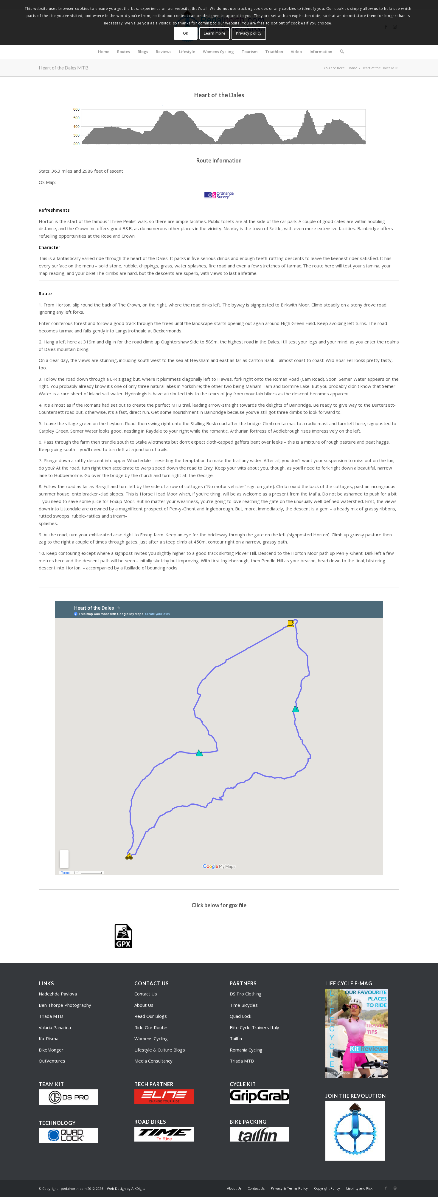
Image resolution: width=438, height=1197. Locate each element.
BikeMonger (51, 1050)
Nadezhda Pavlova (58, 994)
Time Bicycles (244, 1005)
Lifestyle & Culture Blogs (159, 1050)
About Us (143, 1005)
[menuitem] (103, 51)
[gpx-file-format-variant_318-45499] (123, 936)
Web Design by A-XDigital (126, 1188)
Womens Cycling (151, 1038)
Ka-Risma (49, 1038)
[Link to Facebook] (385, 1188)
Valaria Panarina (55, 1027)
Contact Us (145, 994)
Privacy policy (248, 33)
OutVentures (52, 1061)
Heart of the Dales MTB (63, 67)
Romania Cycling (246, 1050)
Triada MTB (51, 1016)
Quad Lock (240, 1016)
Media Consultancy (153, 1061)
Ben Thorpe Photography (65, 1005)
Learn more (214, 33)
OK (185, 33)
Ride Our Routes (151, 1027)
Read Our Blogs (150, 1016)
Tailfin (236, 1038)
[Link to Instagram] (394, 1188)
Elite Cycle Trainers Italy (254, 1027)
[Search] (340, 51)
